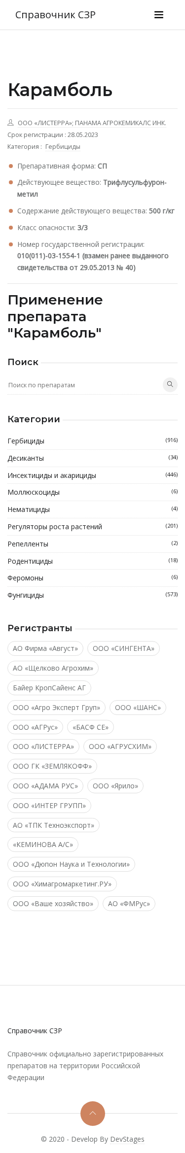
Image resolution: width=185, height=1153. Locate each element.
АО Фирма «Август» (45, 648)
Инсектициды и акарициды (92, 475)
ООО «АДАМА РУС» (45, 785)
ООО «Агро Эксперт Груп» (56, 707)
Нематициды (92, 509)
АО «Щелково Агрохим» (53, 668)
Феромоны (92, 577)
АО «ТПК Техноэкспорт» (53, 825)
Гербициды (62, 146)
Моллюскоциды (92, 492)
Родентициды (92, 561)
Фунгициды (92, 595)
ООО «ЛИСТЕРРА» (43, 746)
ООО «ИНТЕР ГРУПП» (49, 805)
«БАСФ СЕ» (91, 727)
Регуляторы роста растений (92, 526)
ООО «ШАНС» (138, 707)
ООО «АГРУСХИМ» (120, 746)
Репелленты (92, 543)
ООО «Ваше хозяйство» (53, 903)
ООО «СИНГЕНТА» (123, 648)
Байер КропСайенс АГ (49, 687)
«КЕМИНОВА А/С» (43, 844)
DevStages (127, 1139)
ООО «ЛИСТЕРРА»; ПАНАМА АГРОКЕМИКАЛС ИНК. (92, 123)
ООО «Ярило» (115, 785)
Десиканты (92, 458)
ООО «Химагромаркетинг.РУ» (62, 883)
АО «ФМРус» (129, 903)
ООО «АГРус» (35, 727)
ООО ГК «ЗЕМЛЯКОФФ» (52, 766)
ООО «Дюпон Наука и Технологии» (71, 864)
